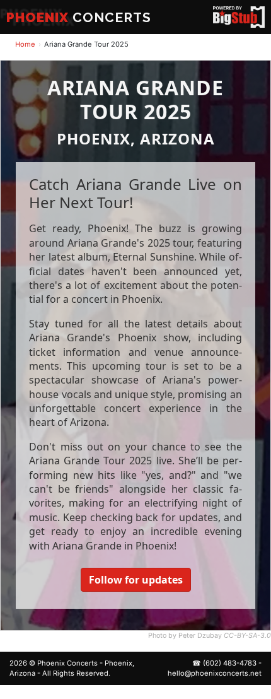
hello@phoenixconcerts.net (215, 673)
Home (25, 44)
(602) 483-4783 (230, 663)
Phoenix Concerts (67, 663)
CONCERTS (78, 17)
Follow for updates (136, 580)
